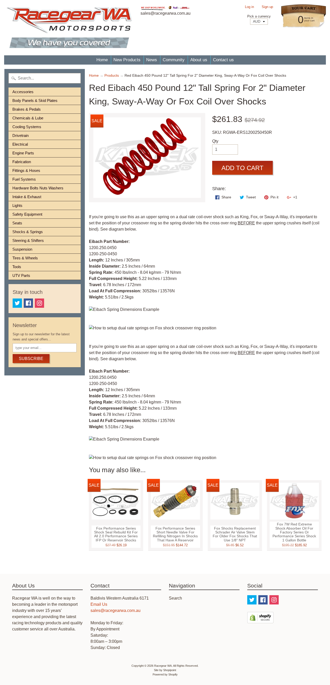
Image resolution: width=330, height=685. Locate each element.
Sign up (267, 7)
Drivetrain (20, 135)
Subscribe (31, 358)
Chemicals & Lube (27, 118)
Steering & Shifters (28, 240)
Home (102, 59)
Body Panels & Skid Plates (34, 100)
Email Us (98, 604)
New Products (127, 59)
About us (198, 59)
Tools (16, 267)
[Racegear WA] (69, 27)
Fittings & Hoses (26, 170)
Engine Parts (23, 153)
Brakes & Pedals (26, 109)
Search (175, 598)
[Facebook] (28, 303)
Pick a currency (259, 16)
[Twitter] (17, 303)
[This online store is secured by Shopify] (260, 620)
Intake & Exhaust (26, 197)
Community (174, 59)
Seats (17, 223)
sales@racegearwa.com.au (115, 610)
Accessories (23, 92)
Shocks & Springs (27, 232)
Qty (215, 141)
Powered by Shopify (165, 674)
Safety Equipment (27, 214)
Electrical (20, 144)
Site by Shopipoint (165, 670)
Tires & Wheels (25, 258)
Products (111, 75)
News (151, 59)
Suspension (22, 249)
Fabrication (21, 162)
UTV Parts (21, 275)
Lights (17, 205)
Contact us (223, 59)
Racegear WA (163, 665)
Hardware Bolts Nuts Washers (37, 188)
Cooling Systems (26, 127)
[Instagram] (39, 303)
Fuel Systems (24, 179)
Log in (249, 7)
